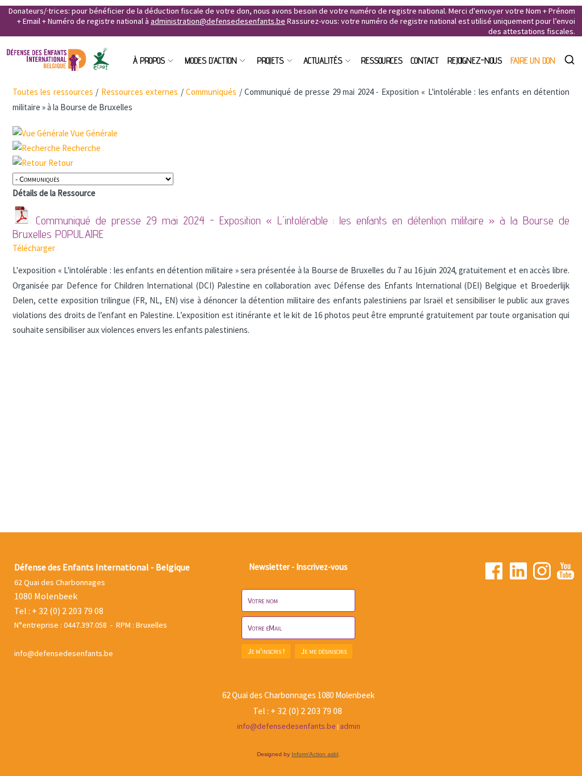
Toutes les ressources (53, 91)
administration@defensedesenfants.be (218, 21)
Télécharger (34, 248)
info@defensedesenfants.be (63, 653)
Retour (60, 162)
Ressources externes (139, 91)
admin (350, 726)
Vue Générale (94, 133)
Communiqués (211, 91)
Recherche (81, 148)
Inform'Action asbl (315, 754)
